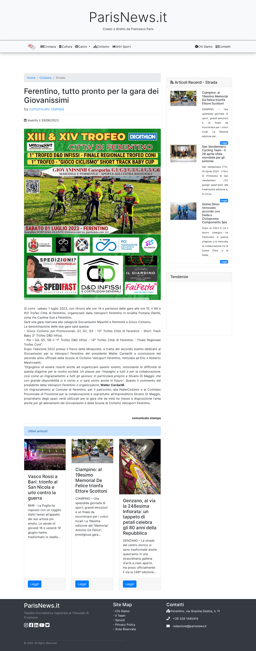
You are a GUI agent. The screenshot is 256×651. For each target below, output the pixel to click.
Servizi (120, 620)
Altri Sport (123, 46)
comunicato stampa (46, 109)
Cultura (67, 46)
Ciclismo (103, 46)
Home (31, 78)
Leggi (224, 142)
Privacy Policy (125, 624)
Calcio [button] (83, 46)
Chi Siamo (205, 46)
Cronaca (50, 46)
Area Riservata (125, 629)
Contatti (225, 46)
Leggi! (34, 584)
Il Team (120, 615)
